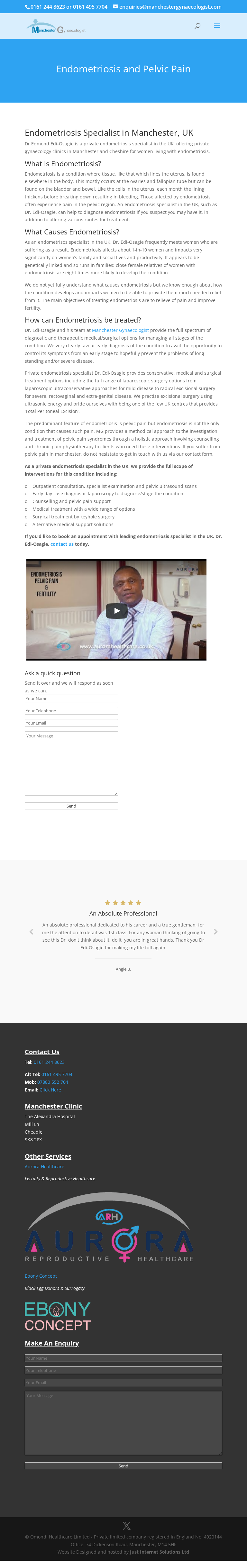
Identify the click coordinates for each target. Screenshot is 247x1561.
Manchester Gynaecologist (120, 330)
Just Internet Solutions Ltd (159, 1552)
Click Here (50, 1090)
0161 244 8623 (48, 6)
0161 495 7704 (91, 6)
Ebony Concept (41, 1276)
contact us (62, 544)
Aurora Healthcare (44, 1167)
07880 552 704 (52, 1082)
